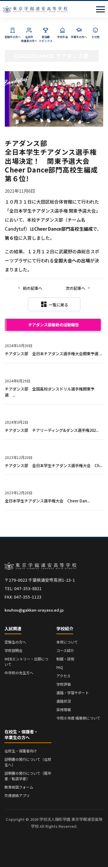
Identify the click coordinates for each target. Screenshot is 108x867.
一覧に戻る (54, 304)
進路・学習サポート (72, 692)
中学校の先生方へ (18, 672)
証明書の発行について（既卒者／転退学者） (27, 775)
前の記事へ (32, 288)
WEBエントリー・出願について (26, 661)
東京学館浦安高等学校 (35, 9)
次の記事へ (75, 288)
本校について (67, 641)
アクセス (63, 675)
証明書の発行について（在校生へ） (27, 762)
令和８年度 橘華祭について (78, 717)
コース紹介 (65, 650)
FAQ (59, 667)
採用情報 (63, 709)
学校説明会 (13, 650)
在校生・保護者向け (20, 750)
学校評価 (63, 684)
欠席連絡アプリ (17, 795)
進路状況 (63, 701)
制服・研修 (65, 658)
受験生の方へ (15, 641)
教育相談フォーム (18, 786)
